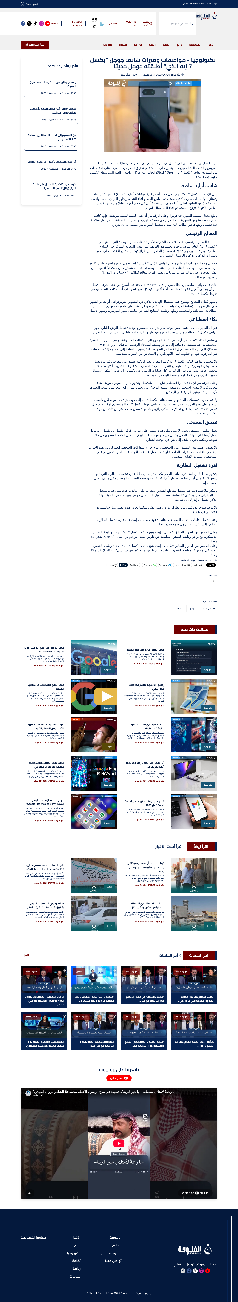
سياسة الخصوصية (33, 1237)
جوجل (192, 608)
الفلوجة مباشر (111, 1253)
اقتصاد (123, 44)
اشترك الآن (116, 1078)
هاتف (178, 608)
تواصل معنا (113, 1261)
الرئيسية (115, 1237)
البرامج (138, 44)
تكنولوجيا (194, 44)
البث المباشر (32, 44)
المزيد (25, 955)
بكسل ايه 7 (209, 608)
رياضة (152, 44)
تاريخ (179, 44)
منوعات (107, 44)
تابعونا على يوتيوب (119, 1069)
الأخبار (211, 44)
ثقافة (166, 44)
